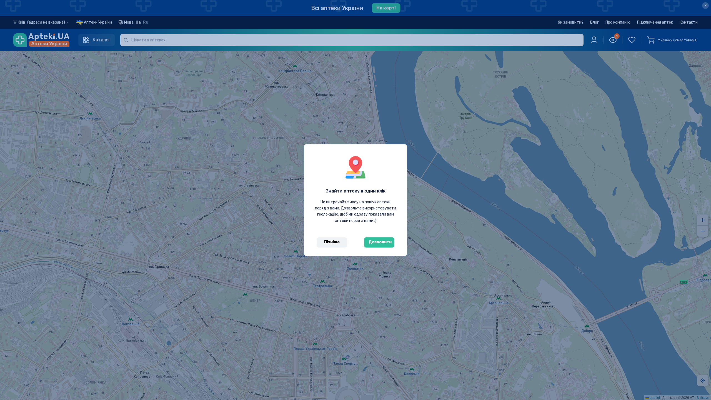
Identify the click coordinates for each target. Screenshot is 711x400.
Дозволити (380, 242)
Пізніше (332, 242)
